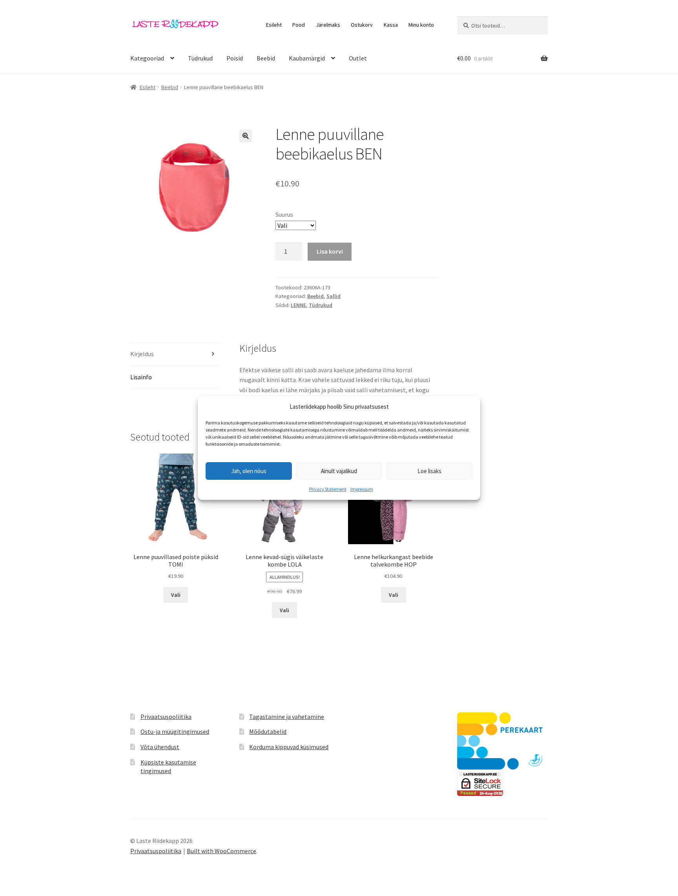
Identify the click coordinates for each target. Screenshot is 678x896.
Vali (175, 594)
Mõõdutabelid (267, 731)
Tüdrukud (200, 58)
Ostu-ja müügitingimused (174, 731)
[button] (245, 136)
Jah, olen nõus (248, 471)
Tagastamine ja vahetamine (286, 716)
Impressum (361, 489)
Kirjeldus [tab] (142, 354)
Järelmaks (328, 24)
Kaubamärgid (307, 58)
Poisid (234, 58)
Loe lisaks (429, 471)
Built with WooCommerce (221, 851)
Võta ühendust (159, 747)
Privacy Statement (327, 489)
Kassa (391, 24)
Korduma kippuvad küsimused (288, 747)
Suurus (284, 214)
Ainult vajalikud (339, 471)
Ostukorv (362, 24)
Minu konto (421, 24)
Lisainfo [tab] (141, 377)
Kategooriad (147, 58)
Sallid (333, 296)
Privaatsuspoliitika (165, 716)
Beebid (266, 58)
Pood (298, 24)
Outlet (358, 58)
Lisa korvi (330, 251)
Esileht (274, 24)
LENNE (298, 305)
